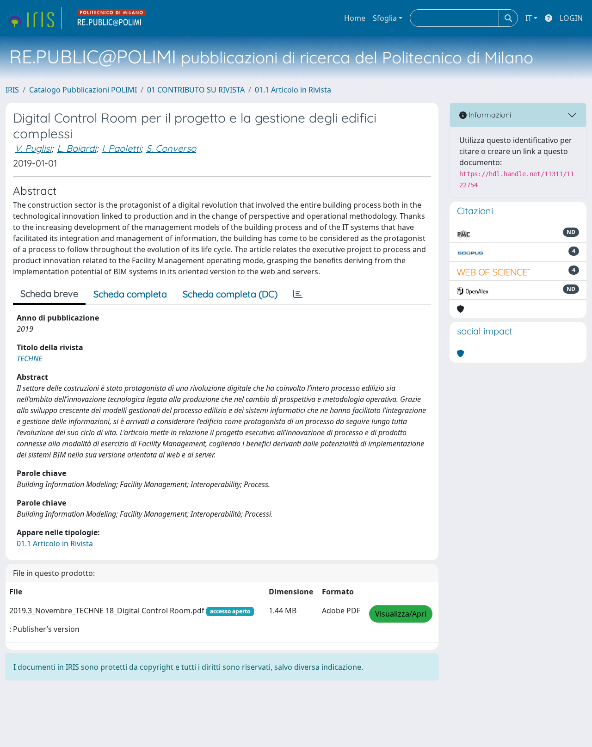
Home (354, 18)
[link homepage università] (111, 18)
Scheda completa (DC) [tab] (230, 294)
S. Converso (171, 148)
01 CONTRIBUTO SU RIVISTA (196, 90)
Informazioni (489, 114)
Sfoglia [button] (385, 18)
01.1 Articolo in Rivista (293, 90)
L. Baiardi (76, 148)
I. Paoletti (121, 148)
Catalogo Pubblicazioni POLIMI (83, 90)
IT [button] (528, 18)
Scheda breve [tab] (49, 293)
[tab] (297, 294)
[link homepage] (34, 18)
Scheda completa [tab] (130, 294)
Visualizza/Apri (400, 614)
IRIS (12, 90)
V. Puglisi (33, 148)
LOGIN (571, 18)
